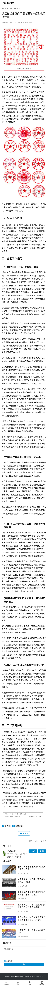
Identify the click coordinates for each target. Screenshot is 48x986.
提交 (24, 964)
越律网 (13, 976)
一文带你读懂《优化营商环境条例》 (31, 931)
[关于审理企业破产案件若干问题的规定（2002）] (9, 882)
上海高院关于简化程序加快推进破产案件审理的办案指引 (31, 893)
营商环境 (19, 826)
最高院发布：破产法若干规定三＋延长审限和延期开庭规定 (31, 918)
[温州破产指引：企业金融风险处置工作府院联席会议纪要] (9, 907)
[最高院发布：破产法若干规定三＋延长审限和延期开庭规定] (9, 920)
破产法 (7, 826)
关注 (33, 851)
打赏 (42, 840)
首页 (3, 9)
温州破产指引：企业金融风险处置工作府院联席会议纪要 (31, 905)
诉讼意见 (21, 22)
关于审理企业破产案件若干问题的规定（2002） (31, 880)
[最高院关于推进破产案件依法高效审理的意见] (9, 870)
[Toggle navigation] (44, 3)
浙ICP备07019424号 (36, 976)
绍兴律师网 (11, 851)
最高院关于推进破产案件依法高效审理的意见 (31, 868)
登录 (5, 961)
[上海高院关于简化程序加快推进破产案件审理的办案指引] (9, 895)
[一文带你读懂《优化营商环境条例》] (9, 933)
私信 (43, 851)
